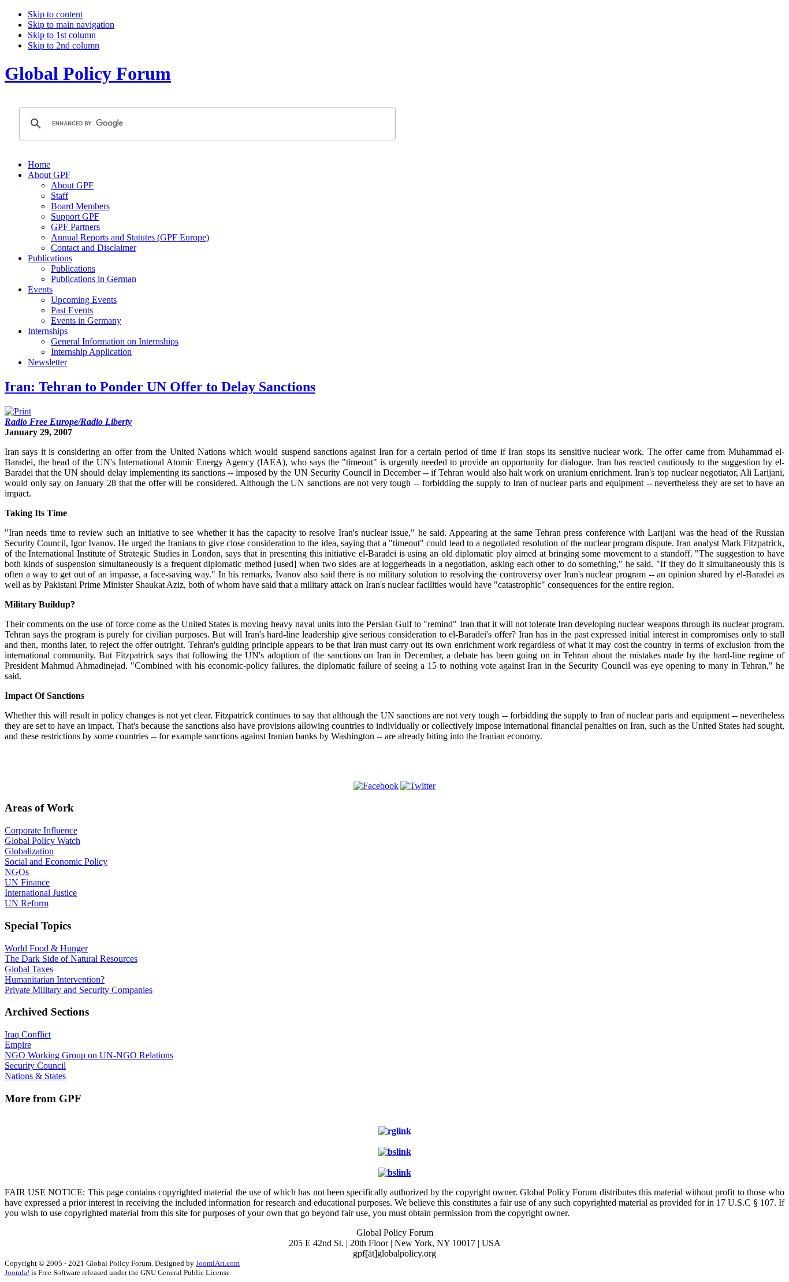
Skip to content (55, 14)
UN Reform (27, 903)
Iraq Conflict (28, 1034)
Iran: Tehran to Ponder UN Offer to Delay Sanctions (160, 386)
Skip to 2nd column (63, 45)
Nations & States (35, 1076)
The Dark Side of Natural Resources (71, 959)
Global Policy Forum (88, 73)
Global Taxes (29, 969)
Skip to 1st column (62, 35)
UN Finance (27, 882)
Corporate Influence (41, 830)
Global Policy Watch (42, 841)
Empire (18, 1045)
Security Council (35, 1065)
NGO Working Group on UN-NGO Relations (89, 1055)
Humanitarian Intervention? (55, 979)
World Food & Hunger (46, 948)
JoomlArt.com (218, 1263)
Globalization (29, 851)
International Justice (41, 893)
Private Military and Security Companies (78, 990)
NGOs (17, 872)
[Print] (18, 411)
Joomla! (17, 1272)
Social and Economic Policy (56, 861)
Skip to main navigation (71, 24)
